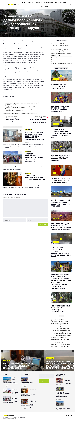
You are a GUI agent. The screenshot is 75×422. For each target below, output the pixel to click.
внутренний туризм (59, 332)
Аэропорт (60, 319)
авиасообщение (63, 329)
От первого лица (48, 2)
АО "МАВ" (53, 319)
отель (36, 113)
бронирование (25, 113)
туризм (62, 344)
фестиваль (54, 346)
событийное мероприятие (57, 343)
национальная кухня (55, 339)
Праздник (65, 323)
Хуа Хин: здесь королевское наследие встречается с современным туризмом (61, 62)
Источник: (6, 93)
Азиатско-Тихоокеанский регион (12, 113)
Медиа (65, 2)
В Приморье (30, 2)
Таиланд (64, 327)
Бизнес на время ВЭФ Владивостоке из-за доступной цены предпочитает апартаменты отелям (61, 45)
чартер (59, 346)
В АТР (23, 2)
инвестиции (59, 335)
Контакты (69, 417)
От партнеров (38, 2)
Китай (61, 323)
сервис (53, 342)
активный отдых (55, 330)
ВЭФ (64, 319)
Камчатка (57, 323)
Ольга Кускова (6, 32)
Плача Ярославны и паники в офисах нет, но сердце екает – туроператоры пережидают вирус (21, 109)
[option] (22, 360)
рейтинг (67, 341)
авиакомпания (54, 328)
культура (61, 337)
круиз (56, 337)
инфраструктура (66, 335)
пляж (65, 341)
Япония (68, 327)
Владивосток (57, 321)
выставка (56, 333)
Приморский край (56, 325)
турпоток (67, 344)
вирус (32, 113)
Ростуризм (53, 327)
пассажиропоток (59, 341)
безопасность (64, 330)
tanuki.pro (14, 418)
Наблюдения (44, 6)
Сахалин (57, 326)
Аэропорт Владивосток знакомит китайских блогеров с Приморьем (60, 50)
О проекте (53, 417)
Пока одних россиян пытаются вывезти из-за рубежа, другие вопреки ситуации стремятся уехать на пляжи (23, 106)
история (53, 337)
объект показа (62, 339)
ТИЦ (60, 327)
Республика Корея (66, 325)
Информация (58, 2)
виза (69, 330)
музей (65, 337)
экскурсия (65, 346)
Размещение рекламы (61, 417)
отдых (67, 339)
